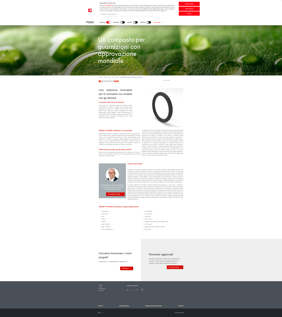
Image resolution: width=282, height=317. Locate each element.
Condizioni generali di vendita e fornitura (153, 305)
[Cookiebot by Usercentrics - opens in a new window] (90, 22)
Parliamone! (125, 268)
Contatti (274, 305)
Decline (189, 13)
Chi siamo (101, 285)
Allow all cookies (189, 3)
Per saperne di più (174, 267)
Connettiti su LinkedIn (114, 194)
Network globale (102, 288)
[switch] (123, 22)
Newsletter (274, 308)
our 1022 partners (109, 5)
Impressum (100, 305)
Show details (157, 22)
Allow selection (189, 8)
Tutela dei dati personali (124, 305)
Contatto (100, 286)
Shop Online (101, 290)
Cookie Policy (181, 305)
